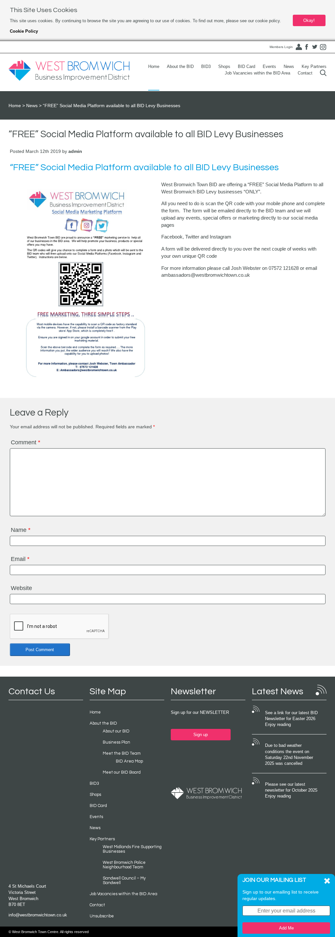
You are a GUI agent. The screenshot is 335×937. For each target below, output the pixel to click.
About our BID (116, 731)
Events (269, 66)
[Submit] (323, 73)
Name (20, 530)
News (289, 66)
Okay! (309, 20)
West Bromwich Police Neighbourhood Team (124, 864)
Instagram (322, 47)
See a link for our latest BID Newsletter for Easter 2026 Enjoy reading (291, 719)
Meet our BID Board (122, 772)
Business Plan (116, 742)
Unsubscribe (102, 916)
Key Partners (314, 66)
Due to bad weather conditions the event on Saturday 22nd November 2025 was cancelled (289, 754)
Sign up (200, 734)
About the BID (180, 66)
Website (21, 588)
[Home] (69, 70)
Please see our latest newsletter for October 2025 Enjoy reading (291, 790)
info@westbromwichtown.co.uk (38, 914)
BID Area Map (129, 761)
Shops (224, 66)
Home (153, 66)
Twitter (314, 47)
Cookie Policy (24, 31)
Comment (25, 442)
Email (20, 559)
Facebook (306, 47)
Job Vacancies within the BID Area (257, 73)
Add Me (286, 928)
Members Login (281, 47)
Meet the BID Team (122, 753)
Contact (305, 73)
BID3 (206, 66)
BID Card (246, 66)
